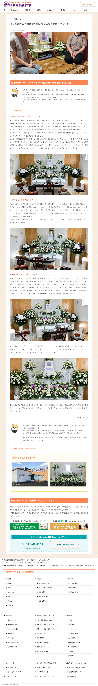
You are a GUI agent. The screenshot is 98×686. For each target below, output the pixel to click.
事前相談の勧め (41, 647)
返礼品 (10, 601)
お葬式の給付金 (12, 647)
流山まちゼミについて (14, 672)
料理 (9, 596)
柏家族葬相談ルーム (74, 642)
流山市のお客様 (73, 583)
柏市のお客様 (72, 587)
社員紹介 (71, 624)
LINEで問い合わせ (42, 672)
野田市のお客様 (73, 592)
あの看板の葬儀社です (75, 633)
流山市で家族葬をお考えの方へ (46, 615)
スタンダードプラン (57, 484)
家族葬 (10, 583)
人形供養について (13, 667)
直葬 (9, 587)
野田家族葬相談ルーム (75, 647)
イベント (74, 10)
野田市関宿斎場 (43, 596)
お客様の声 (50, 10)
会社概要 (71, 620)
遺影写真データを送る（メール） (76, 663)
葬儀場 (39, 10)
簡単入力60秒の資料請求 (66, 545)
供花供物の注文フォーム (73, 672)
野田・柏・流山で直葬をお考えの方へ (48, 629)
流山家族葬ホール (18, 484)
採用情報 (71, 655)
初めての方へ (41, 638)
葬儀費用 (27, 10)
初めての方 (14, 10)
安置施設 (71, 651)
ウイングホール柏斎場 (45, 587)
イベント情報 (10, 663)
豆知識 (63, 10)
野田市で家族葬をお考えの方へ (46, 624)
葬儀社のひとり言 (11, 676)
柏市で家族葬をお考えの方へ (45, 620)
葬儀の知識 (9, 615)
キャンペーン (72, 629)
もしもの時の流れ (13, 629)
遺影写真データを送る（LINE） (75, 667)
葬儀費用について (13, 620)
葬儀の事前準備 (12, 624)
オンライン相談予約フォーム (45, 676)
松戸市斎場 (42, 601)
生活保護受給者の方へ (43, 642)
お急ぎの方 (88, 4)
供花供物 (10, 605)
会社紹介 (86, 10)
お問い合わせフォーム (43, 667)
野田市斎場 (42, 592)
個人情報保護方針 (71, 676)
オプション (11, 592)
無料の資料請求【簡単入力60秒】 (47, 663)
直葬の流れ (11, 638)
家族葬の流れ (12, 633)
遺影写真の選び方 (13, 642)
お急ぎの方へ (41, 633)
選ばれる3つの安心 (42, 651)
